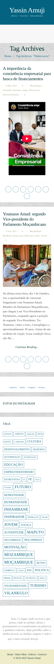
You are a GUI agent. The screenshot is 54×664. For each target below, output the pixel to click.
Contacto (42, 654)
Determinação (30, 457)
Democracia (34, 90)
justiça (26, 524)
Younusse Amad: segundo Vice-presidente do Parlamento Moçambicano (24, 219)
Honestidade (14, 495)
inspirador (14, 517)
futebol (7, 487)
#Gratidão (7, 90)
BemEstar (7, 236)
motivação (15, 547)
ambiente (19, 434)
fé (30, 479)
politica (42, 570)
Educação (28, 236)
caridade (19, 442)
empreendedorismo (19, 471)
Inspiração (33, 517)
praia (7, 578)
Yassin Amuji (27, 10)
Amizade (30, 434)
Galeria (32, 654)
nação (21, 570)
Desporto (39, 449)
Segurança (30, 578)
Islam (45, 517)
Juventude (14, 532)
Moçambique (33, 539)
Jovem (44, 236)
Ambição (17, 90)
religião (18, 578)
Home (8, 56)
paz (29, 570)
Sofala (43, 578)
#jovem (7, 434)
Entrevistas (12, 479)
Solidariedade (15, 585)
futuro (37, 236)
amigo (25, 90)
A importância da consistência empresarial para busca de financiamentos (27, 73)
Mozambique (18, 554)
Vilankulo (16, 593)
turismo (38, 585)
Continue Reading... (27, 347)
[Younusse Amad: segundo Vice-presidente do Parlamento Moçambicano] (27, 266)
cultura (34, 441)
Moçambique (36, 86)
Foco (37, 480)
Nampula (9, 570)
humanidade (15, 502)
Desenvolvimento (11, 94)
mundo (41, 563)
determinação (12, 457)
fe (24, 480)
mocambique (12, 539)
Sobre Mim (20, 654)
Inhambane (16, 509)
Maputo (35, 532)
